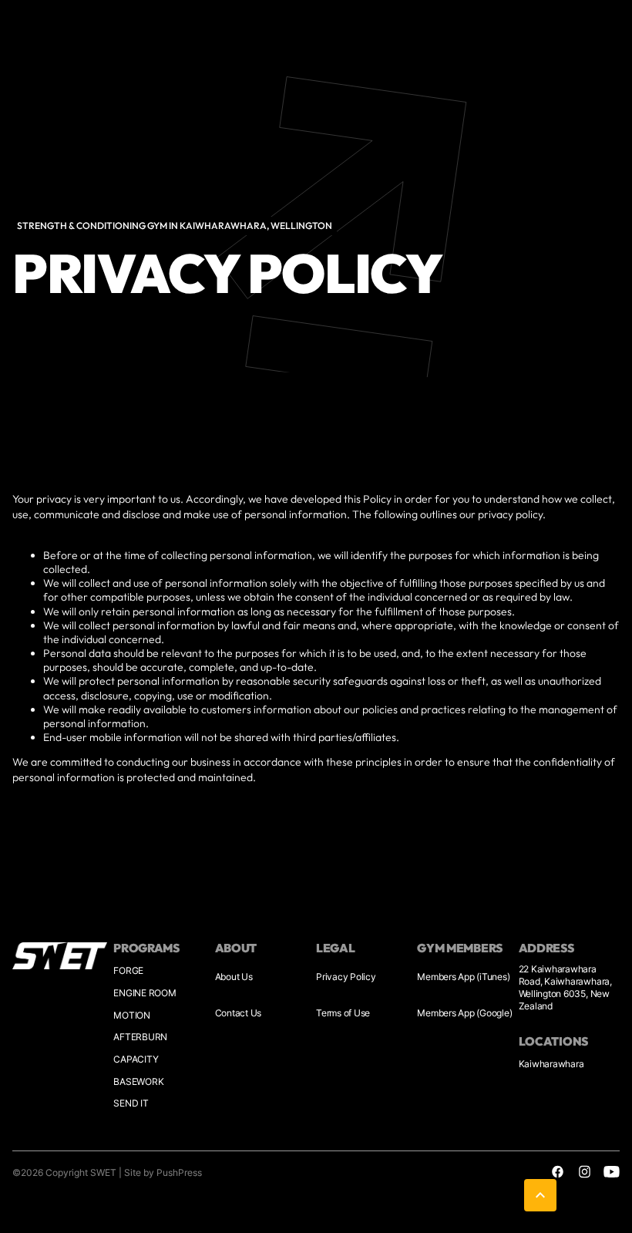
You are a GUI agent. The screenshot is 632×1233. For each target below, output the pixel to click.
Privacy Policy (346, 976)
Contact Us (238, 1013)
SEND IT (130, 1103)
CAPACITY (135, 1059)
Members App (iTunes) (463, 976)
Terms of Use (343, 1013)
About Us (234, 976)
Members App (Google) (464, 1013)
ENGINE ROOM (144, 993)
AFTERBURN (140, 1037)
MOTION (131, 1015)
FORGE (128, 970)
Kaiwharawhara (551, 1064)
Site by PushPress (163, 1172)
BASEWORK (138, 1081)
